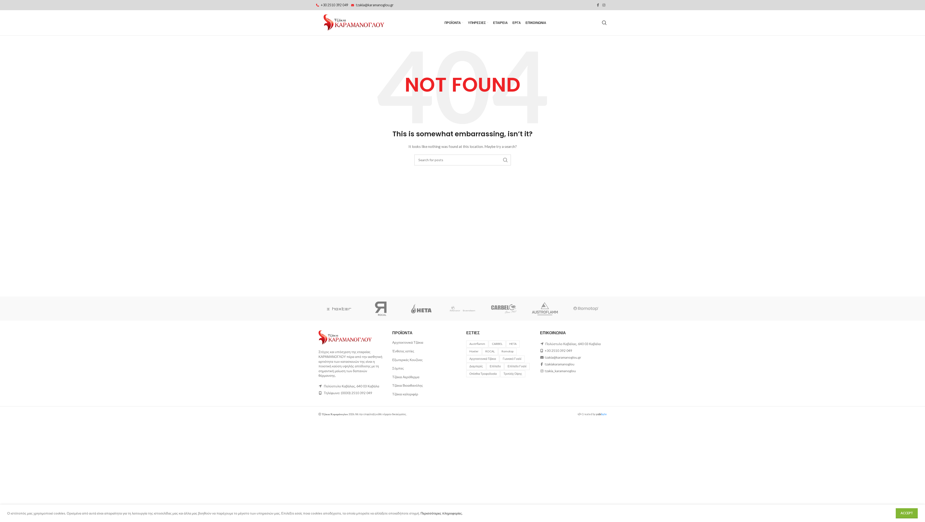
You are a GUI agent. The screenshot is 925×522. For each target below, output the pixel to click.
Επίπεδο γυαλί (517, 366)
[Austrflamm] (544, 309)
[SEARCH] (505, 160)
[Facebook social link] (598, 5)
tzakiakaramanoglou (559, 364)
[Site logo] (353, 22)
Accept (907, 513)
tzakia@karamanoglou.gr (375, 5)
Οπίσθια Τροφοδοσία (483, 374)
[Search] (604, 23)
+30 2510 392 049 (334, 5)
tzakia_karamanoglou (560, 371)
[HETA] (421, 309)
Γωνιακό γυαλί (512, 359)
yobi (601, 414)
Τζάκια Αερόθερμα (405, 377)
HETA (513, 344)
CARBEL (497, 344)
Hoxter (474, 351)
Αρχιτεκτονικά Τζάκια (407, 342)
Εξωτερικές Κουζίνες (407, 360)
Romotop (507, 351)
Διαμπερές (476, 366)
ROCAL (490, 351)
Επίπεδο (495, 366)
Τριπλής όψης (512, 374)
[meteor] (462, 309)
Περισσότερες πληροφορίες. (442, 513)
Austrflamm (477, 344)
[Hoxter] (339, 309)
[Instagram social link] (604, 5)
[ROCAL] (380, 309)
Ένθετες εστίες (403, 351)
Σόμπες (398, 368)
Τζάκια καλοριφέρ (405, 394)
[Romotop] (586, 309)
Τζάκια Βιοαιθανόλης (407, 385)
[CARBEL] (503, 309)
